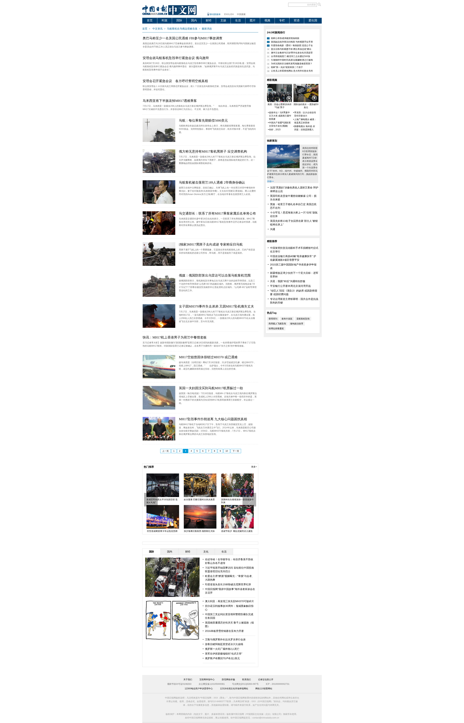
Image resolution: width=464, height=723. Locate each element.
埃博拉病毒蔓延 (276, 328)
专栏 (282, 20)
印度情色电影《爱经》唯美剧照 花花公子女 (292, 45)
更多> (254, 467)
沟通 (272, 229)
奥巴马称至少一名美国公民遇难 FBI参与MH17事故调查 (182, 38)
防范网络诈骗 (228, 679)
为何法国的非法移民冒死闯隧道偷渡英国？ (291, 63)
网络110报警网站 (263, 688)
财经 (209, 20)
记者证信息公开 (265, 679)
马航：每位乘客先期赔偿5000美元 (203, 120)
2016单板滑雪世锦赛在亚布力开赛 (224, 630)
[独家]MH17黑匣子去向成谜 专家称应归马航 (211, 244)
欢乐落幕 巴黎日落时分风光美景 (199, 499)
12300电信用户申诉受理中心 (199, 688)
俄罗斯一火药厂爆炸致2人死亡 (222, 648)
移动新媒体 (215, 14)
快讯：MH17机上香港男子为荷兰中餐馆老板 (175, 337)
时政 (164, 20)
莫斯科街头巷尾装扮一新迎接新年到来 (237, 501)
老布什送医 (286, 318)
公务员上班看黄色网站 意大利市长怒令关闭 (292, 71)
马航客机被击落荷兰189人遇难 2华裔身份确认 (212, 182)
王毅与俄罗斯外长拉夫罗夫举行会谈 (225, 639)
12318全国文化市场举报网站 (234, 688)
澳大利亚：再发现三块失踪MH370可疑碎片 (229, 601)
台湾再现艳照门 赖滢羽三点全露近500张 (290, 56)
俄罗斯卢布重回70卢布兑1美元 (222, 658)
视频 (267, 20)
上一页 (165, 451)
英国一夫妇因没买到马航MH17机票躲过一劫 (211, 388)
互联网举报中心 (207, 679)
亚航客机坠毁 (303, 318)
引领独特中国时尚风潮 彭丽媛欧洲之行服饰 (292, 60)
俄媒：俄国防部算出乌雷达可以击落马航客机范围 (215, 275)
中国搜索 (241, 14)
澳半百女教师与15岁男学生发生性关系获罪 (292, 52)
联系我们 (246, 679)
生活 (238, 20)
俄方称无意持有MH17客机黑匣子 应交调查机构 (213, 151)
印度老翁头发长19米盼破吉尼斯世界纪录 (228, 584)
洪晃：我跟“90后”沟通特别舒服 (287, 281)
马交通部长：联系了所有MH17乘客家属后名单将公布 (217, 213)
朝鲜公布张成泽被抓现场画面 (285, 38)
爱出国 (312, 20)
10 (226, 451)
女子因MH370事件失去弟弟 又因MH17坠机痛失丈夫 (216, 306)
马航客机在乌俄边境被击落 (182, 28)
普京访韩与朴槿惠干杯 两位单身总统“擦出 (291, 49)
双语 (297, 20)
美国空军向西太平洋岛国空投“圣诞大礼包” (162, 501)
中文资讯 (157, 28)
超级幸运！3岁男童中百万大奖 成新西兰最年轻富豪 (280, 115)
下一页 (236, 451)
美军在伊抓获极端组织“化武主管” (223, 653)
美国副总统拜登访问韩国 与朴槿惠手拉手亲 (292, 42)
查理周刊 (273, 318)
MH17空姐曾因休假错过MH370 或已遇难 (208, 357)
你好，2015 (275, 129)
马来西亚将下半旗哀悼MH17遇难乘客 (170, 101)
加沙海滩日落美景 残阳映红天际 (199, 531)
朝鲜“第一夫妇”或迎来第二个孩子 (287, 67)
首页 (150, 20)
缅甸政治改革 (296, 323)
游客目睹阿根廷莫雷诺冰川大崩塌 (224, 644)
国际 (179, 20)
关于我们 (187, 679)
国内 (194, 20)
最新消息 (207, 28)
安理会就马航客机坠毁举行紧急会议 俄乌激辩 (176, 58)
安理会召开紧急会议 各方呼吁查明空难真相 (175, 81)
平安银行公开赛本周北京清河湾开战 (290, 285)
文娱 (223, 20)
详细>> (270, 181)
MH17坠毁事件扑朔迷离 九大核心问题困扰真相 (213, 419)
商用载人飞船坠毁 (277, 323)
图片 (253, 20)
